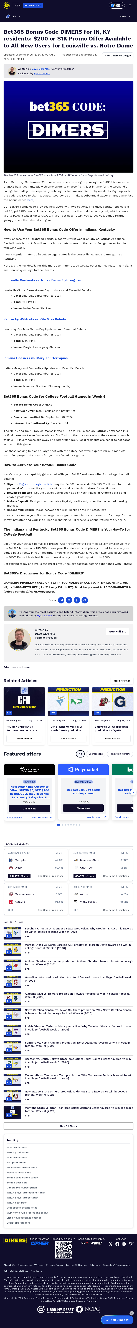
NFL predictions (16, 1162)
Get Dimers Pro (32, 5)
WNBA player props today (22, 1197)
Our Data (36, 1271)
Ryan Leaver (42, 73)
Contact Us (25, 1265)
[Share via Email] (61, 600)
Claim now (29, 808)
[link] (111, 1244)
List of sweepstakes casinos (24, 1217)
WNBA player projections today (26, 1192)
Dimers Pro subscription (22, 1187)
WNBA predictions (18, 1152)
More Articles (122, 680)
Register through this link (35, 484)
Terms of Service (76, 1265)
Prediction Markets (120, 753)
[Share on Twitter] (69, 600)
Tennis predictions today (22, 1177)
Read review (14, 817)
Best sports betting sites (22, 1207)
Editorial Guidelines (16, 1271)
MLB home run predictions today (27, 1212)
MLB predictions (17, 1157)
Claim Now (83, 808)
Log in (17, 5)
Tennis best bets (17, 1182)
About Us (9, 1265)
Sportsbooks (96, 753)
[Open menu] (129, 5)
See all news (68, 1126)
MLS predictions (17, 1147)
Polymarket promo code (22, 1167)
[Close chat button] (132, 1313)
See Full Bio (117, 631)
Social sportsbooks (18, 1222)
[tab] (58, 825)
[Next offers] (133, 792)
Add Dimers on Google (118, 55)
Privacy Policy (54, 1265)
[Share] (85, 600)
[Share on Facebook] (77, 600)
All (80, 753)
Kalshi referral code (19, 1172)
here (30, 200)
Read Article (24, 738)
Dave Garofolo (41, 68)
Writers (38, 1265)
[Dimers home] (7, 5)
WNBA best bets (17, 1202)
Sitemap (95, 1265)
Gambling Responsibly (116, 1265)
